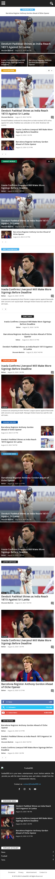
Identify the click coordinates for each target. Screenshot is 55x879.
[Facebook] (20, 789)
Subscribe (48, 713)
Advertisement (31, 872)
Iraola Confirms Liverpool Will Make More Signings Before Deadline (13, 62)
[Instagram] (25, 789)
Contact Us (43, 872)
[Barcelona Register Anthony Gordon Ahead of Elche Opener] (7, 145)
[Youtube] (35, 789)
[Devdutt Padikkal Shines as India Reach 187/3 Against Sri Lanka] (27, 34)
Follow (49, 707)
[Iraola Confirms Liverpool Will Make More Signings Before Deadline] (7, 133)
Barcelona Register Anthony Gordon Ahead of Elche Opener (27, 13)
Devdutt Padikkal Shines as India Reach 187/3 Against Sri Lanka (26, 45)
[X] (30, 789)
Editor (3, 191)
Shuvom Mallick (7, 50)
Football (4, 286)
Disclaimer (11, 872)
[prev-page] (2, 154)
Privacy (20, 872)
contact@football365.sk (32, 784)
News (4, 107)
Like (50, 702)
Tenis (3, 860)
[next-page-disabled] (5, 154)
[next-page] (5, 309)
